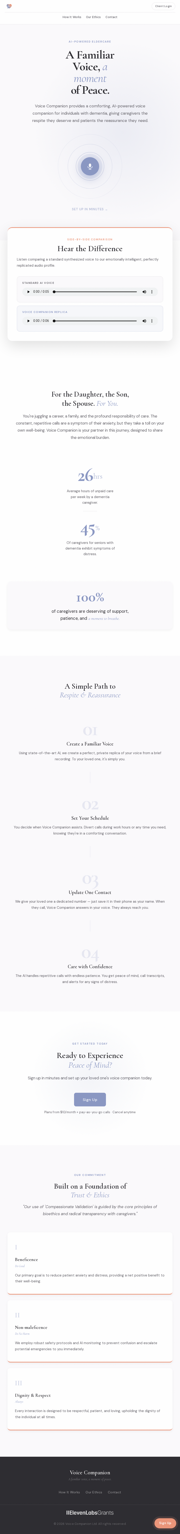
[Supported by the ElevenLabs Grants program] (90, 1513)
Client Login (163, 6)
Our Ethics (93, 17)
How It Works (72, 17)
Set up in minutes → (90, 209)
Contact (111, 17)
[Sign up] (90, 166)
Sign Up (90, 1099)
